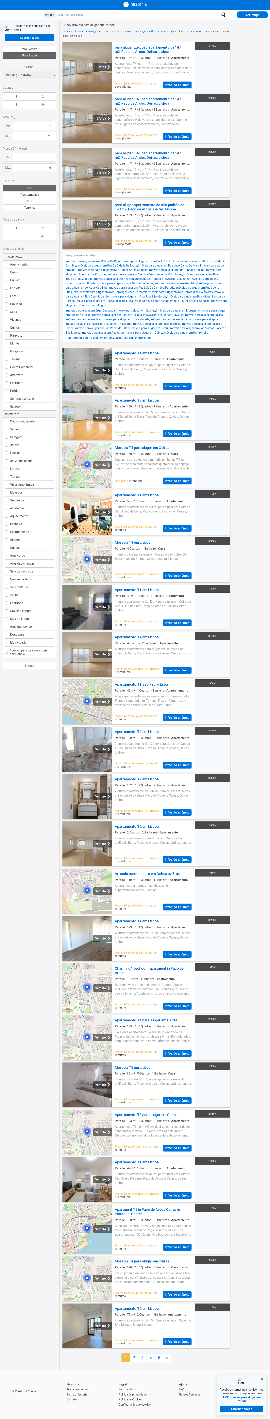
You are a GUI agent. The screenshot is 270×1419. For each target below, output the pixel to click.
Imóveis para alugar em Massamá (110, 323)
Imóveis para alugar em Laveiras (163, 314)
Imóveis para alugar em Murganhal (178, 310)
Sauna (14, 595)
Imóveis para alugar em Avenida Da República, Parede (127, 278)
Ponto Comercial (21, 367)
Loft (13, 296)
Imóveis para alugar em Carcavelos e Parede (187, 31)
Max (8, 136)
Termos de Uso (128, 1389)
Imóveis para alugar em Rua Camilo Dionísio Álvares (180, 292)
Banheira (16, 524)
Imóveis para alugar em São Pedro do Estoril (102, 328)
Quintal (15, 548)
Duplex (15, 280)
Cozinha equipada (22, 421)
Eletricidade (18, 642)
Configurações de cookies (135, 1404)
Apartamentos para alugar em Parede (89, 337)
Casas (30, 201)
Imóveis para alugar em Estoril (149, 328)
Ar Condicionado (21, 461)
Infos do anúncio (177, 85)
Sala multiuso (19, 587)
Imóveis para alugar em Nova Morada (126, 319)
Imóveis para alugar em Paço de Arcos (156, 323)
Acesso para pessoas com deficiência (28, 652)
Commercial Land (22, 399)
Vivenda (15, 320)
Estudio (15, 288)
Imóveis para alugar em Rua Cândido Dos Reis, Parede (109, 300)
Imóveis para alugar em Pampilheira (185, 332)
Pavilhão (16, 304)
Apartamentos (30, 194)
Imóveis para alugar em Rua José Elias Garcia (138, 296)
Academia (17, 508)
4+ (42, 104)
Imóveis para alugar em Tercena (171, 319)
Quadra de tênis (21, 579)
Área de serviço (21, 627)
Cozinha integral (21, 611)
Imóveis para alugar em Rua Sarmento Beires (125, 283)
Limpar (29, 666)
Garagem (16, 406)
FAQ (181, 1389)
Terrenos (29, 207)
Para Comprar (30, 49)
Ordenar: (29, 67)
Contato (72, 1399)
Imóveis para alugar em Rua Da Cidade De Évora (107, 265)
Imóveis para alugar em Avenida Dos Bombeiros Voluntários (145, 274)
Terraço (15, 477)
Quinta (14, 327)
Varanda (15, 429)
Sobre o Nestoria (77, 1394)
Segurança (17, 500)
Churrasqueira (19, 532)
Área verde (17, 555)
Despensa (17, 634)
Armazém (16, 375)
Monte (14, 343)
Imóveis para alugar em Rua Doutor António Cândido (177, 300)
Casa (13, 312)
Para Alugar (29, 55)
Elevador (16, 492)
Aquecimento (19, 516)
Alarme (15, 540)
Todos (30, 188)
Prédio (14, 391)
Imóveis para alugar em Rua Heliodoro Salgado (184, 283)
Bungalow (17, 351)
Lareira (15, 469)
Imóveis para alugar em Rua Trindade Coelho (176, 269)
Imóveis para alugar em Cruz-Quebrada (90, 310)
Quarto (14, 272)
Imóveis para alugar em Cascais (142, 31)
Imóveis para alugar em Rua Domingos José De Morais (113, 292)
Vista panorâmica (22, 484)
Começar (67, 31)
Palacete (16, 335)
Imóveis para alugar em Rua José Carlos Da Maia (168, 265)
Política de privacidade (133, 1394)
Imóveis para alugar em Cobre (143, 332)
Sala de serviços (21, 571)
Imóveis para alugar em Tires (84, 319)
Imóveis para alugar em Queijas (135, 310)
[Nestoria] (135, 6)
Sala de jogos (19, 619)
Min (8, 126)
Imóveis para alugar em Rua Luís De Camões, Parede (141, 287)
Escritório (16, 383)
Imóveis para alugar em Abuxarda (103, 332)
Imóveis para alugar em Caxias (204, 314)
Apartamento (19, 264)
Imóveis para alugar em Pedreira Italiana (117, 314)
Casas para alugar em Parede (132, 337)
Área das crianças (22, 563)
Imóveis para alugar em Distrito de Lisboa (98, 31)
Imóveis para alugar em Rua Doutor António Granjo (115, 269)
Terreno (15, 359)
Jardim (15, 445)
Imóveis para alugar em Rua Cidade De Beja (93, 261)
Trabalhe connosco (78, 1389)
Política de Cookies (130, 1399)
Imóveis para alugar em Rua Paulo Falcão (146, 261)
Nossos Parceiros (190, 1394)
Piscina (15, 453)
